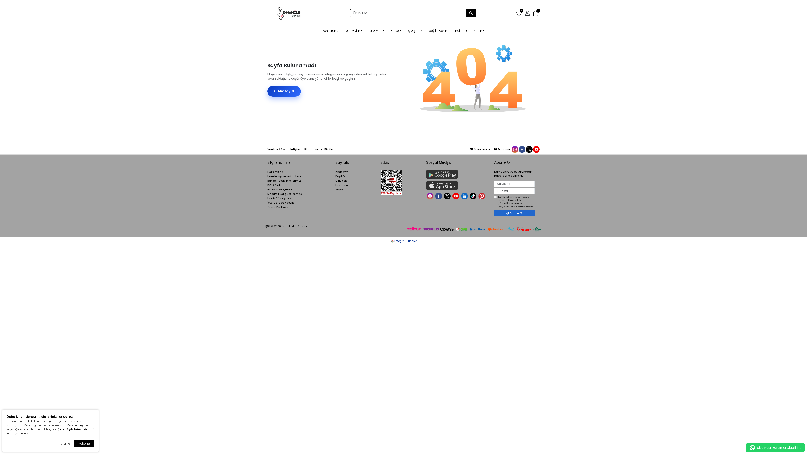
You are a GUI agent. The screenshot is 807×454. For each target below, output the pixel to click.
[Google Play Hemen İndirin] (457, 174)
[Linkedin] (465, 195)
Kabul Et (84, 443)
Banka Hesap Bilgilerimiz (284, 181)
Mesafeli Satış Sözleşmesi (284, 194)
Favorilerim (482, 149)
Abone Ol (516, 213)
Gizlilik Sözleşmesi (279, 189)
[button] (535, 13)
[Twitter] (447, 195)
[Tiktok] (473, 195)
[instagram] (514, 149)
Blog (307, 149)
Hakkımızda (275, 172)
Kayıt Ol (340, 176)
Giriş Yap (341, 181)
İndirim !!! (461, 31)
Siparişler (504, 149)
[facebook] (521, 149)
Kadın (478, 31)
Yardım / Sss (276, 149)
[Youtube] (456, 195)
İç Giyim (413, 31)
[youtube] (536, 149)
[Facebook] (439, 195)
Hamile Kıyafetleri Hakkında (286, 176)
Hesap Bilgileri (324, 149)
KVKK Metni (274, 185)
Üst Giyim (353, 31)
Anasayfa (285, 91)
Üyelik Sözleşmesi (279, 198)
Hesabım (341, 185)
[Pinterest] (482, 195)
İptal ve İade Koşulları (281, 203)
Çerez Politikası (277, 207)
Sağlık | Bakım (438, 31)
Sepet (339, 189)
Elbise (394, 31)
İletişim (295, 149)
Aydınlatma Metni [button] (521, 206)
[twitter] (529, 149)
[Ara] (471, 13)
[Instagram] (430, 195)
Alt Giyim (375, 31)
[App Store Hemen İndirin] (457, 185)
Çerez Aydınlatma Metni (74, 429)
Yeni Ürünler (331, 31)
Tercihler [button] (65, 443)
